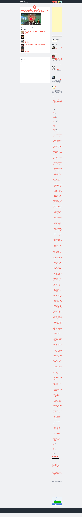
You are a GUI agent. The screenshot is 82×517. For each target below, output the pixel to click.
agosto (54, 121)
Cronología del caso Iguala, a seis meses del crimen (58, 47)
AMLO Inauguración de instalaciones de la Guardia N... (57, 148)
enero (54, 441)
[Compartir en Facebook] (23, 25)
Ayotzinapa (22, 1)
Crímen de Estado (54, 101)
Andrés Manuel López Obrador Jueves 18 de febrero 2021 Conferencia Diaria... (34, 10)
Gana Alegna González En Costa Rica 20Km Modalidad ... (57, 224)
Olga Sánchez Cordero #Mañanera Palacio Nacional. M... (56, 429)
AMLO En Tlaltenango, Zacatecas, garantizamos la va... (57, 142)
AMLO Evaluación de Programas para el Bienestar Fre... (57, 159)
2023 (53, 113)
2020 (53, 443)
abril (54, 126)
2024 (53, 112)
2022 (53, 114)
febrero (54, 129)
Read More (27, 33)
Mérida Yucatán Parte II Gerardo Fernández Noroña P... (57, 377)
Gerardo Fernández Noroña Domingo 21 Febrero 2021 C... (57, 233)
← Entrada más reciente (24, 54)
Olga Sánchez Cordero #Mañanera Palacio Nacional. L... (56, 439)
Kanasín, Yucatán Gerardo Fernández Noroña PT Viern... (57, 384)
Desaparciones (60, 100)
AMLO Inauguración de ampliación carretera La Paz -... (57, 240)
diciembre (54, 117)
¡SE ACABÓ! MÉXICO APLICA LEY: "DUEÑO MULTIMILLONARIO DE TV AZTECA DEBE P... (57, 463)
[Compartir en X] (22, 25)
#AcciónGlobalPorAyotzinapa (57, 99)
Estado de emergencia (58, 86)
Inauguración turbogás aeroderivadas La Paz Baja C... (57, 236)
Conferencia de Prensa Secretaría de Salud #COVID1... (56, 421)
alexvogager (29, 27)
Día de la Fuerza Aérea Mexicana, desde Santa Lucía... (56, 326)
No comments (35, 27)
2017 (53, 447)
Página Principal (35, 54)
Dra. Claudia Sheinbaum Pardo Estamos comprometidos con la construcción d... (56, 466)
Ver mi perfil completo (55, 456)
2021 (53, 116)
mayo (54, 125)
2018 (53, 445)
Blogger (57, 482)
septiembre (55, 120)
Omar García (56, 107)
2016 (53, 448)
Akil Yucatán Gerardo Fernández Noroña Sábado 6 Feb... (57, 373)
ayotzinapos (54, 100)
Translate (58, 37)
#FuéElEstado (53, 107)
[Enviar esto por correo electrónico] (21, 25)
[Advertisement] (57, 19)
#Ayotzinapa (60, 97)
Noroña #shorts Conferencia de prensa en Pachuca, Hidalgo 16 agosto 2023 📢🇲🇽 (56, 477)
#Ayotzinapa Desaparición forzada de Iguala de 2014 (58, 68)
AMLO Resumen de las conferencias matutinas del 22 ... (57, 134)
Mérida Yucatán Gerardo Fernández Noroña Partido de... (57, 380)
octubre (54, 118)
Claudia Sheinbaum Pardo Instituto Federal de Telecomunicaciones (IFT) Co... (57, 470)
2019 (53, 444)
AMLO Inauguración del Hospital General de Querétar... (56, 180)
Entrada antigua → (46, 54)
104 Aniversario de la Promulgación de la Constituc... (56, 395)
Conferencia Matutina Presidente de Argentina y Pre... (57, 213)
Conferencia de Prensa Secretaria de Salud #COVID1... (56, 334)
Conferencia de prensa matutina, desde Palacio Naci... (57, 268)
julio (54, 122)
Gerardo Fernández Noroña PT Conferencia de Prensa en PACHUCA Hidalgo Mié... (57, 473)
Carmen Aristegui (59, 101)
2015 (53, 449)
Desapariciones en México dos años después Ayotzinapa (58, 78)
